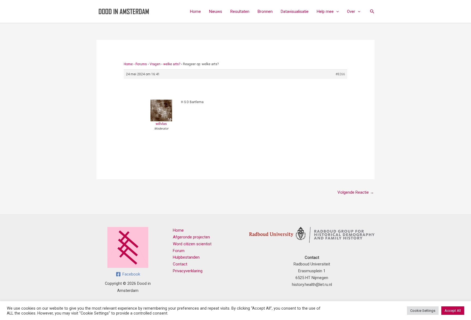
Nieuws (215, 11)
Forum (179, 250)
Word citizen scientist (192, 243)
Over (351, 11)
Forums (141, 64)
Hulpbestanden (186, 257)
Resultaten (239, 11)
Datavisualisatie (295, 11)
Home (195, 11)
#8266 (340, 74)
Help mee (325, 11)
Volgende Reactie (355, 192)
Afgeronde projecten (191, 237)
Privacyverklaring (188, 270)
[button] (336, 11)
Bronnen (265, 11)
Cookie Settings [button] (422, 311)
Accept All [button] (453, 311)
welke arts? (171, 64)
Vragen (155, 64)
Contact (180, 264)
